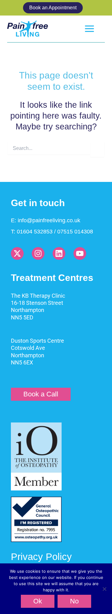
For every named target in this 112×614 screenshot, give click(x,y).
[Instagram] (38, 253)
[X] (17, 253)
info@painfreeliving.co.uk (49, 220)
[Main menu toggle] (89, 29)
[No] (104, 589)
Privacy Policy (41, 556)
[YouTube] (79, 253)
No (74, 601)
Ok (37, 601)
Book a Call (40, 394)
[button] (56, 7)
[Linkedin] (59, 253)
